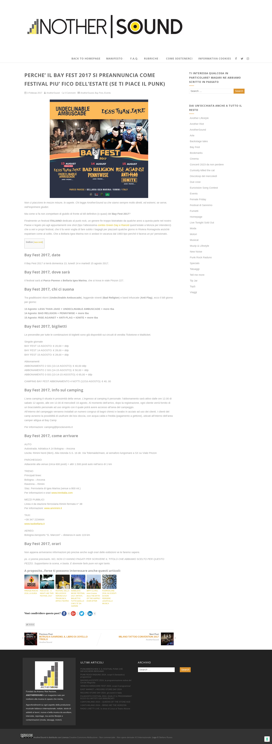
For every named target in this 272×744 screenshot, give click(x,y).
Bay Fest (99, 93)
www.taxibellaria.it (34, 523)
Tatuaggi (194, 269)
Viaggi (193, 292)
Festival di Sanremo (201, 205)
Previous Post (63, 636)
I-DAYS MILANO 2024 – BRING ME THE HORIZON (103, 705)
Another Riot (197, 123)
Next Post (139, 635)
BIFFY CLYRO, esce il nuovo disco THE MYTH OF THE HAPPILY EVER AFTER (93, 596)
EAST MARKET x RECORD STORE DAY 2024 (101, 689)
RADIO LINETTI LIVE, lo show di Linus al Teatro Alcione (105, 708)
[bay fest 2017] (99, 149)
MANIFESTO (114, 58)
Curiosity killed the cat (202, 170)
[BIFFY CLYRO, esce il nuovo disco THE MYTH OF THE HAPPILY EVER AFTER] (94, 582)
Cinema (194, 158)
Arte (192, 135)
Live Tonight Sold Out (202, 222)
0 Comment (70, 93)
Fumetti (194, 211)
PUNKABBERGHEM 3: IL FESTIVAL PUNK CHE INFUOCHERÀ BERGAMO (101, 670)
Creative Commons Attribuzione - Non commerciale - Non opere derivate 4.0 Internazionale (110, 737)
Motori (193, 234)
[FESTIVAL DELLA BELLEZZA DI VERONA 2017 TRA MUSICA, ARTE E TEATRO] (63, 582)
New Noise (196, 251)
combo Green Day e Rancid (113, 225)
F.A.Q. (134, 58)
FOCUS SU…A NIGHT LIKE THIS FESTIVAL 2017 (47, 593)
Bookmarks (196, 153)
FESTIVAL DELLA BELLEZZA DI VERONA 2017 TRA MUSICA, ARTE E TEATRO (62, 596)
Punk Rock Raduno (201, 257)
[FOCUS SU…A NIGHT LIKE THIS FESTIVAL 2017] (47, 582)
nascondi (38, 242)
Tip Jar (193, 280)
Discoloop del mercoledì (203, 176)
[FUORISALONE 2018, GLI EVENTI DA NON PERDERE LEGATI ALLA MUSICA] (109, 582)
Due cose (195, 182)
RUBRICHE (151, 58)
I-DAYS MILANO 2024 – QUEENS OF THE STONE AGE (105, 702)
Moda (193, 228)
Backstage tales (199, 141)
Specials (194, 263)
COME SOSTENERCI (179, 58)
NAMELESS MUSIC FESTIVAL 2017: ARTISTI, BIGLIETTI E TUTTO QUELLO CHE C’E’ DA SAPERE (78, 598)
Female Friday (198, 199)
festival (31, 624)
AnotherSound (87, 93)
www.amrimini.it (53, 508)
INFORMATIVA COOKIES (214, 58)
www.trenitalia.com (62, 492)
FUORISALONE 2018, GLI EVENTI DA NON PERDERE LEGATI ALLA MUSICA (109, 597)
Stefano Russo (165, 737)
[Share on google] (74, 613)
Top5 (192, 286)
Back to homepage (85, 58)
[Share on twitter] (82, 613)
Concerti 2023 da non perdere (207, 164)
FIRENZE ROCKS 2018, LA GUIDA (31, 592)
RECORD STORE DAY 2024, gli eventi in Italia (101, 693)
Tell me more (197, 274)
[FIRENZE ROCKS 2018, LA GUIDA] (31, 582)
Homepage (196, 216)
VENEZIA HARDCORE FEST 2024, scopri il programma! (105, 686)
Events (107, 93)
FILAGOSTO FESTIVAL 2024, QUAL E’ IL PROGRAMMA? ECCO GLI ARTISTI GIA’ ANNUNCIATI (106, 697)
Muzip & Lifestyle (199, 245)
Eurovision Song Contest (204, 187)
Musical (194, 240)
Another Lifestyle (199, 118)
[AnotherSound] (126, 52)
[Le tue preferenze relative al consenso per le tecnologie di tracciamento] (267, 739)
